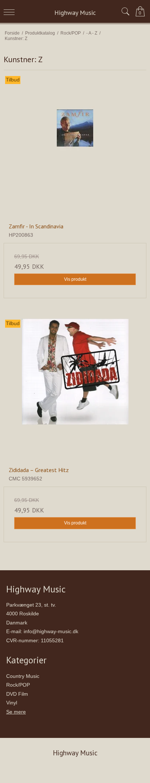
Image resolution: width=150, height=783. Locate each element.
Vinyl (11, 703)
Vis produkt (75, 279)
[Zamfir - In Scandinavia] (75, 146)
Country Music (22, 676)
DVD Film (17, 694)
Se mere (16, 712)
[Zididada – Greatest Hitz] (75, 390)
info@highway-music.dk (51, 631)
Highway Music (75, 12)
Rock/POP (18, 685)
